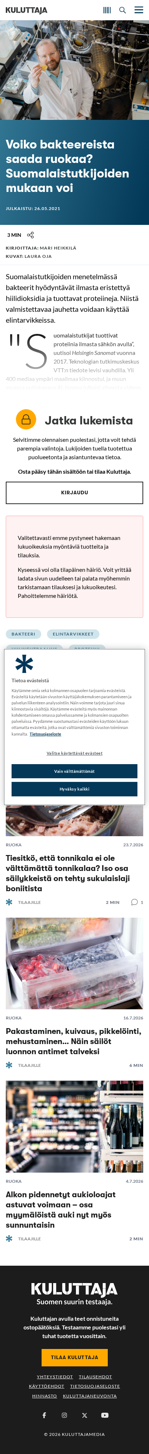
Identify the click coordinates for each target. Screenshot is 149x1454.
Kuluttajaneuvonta (90, 1396)
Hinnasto (44, 1396)
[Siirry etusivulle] (26, 10)
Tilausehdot (95, 1376)
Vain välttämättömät (74, 771)
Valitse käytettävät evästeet (75, 753)
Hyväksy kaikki (75, 789)
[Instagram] (64, 1415)
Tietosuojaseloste (95, 1386)
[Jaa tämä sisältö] (30, 235)
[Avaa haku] (122, 10)
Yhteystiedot (55, 1376)
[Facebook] (44, 1415)
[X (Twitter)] (84, 1415)
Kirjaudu (74, 492)
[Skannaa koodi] (107, 10)
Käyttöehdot (46, 1386)
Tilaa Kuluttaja (74, 1357)
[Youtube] (105, 1415)
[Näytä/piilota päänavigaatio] (138, 10)
